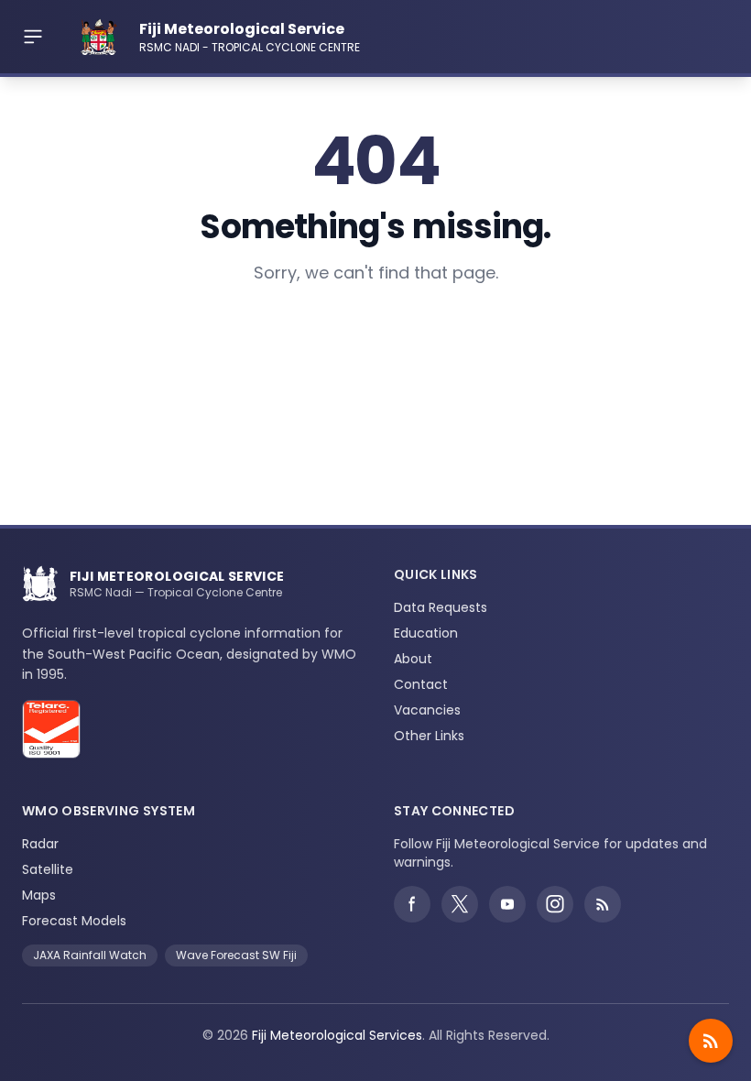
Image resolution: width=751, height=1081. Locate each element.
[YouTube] (507, 904)
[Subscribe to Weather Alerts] (711, 1041)
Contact (421, 684)
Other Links (429, 735)
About (413, 659)
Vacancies (427, 710)
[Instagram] (555, 904)
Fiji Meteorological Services (337, 1035)
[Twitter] (459, 904)
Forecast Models (74, 921)
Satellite (47, 869)
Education (426, 633)
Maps (39, 895)
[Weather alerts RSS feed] (602, 904)
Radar (40, 844)
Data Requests (440, 607)
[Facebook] (412, 904)
